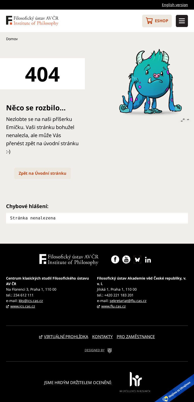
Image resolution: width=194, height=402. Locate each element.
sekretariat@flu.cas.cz (128, 300)
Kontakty (102, 336)
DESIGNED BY (95, 350)
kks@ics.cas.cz (31, 300)
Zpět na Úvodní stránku (42, 173)
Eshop (161, 20)
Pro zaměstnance (136, 336)
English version (175, 4)
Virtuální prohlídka (66, 336)
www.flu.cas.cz (113, 306)
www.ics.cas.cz (22, 306)
